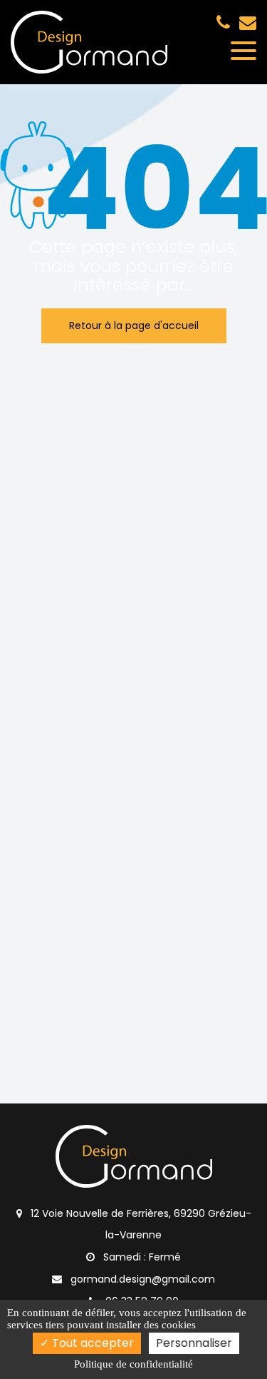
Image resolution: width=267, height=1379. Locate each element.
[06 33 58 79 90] (226, 22)
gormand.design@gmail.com (247, 22)
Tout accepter (91, 1343)
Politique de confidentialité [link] (133, 1364)
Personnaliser (194, 1343)
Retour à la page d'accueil (134, 325)
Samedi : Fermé (140, 1257)
